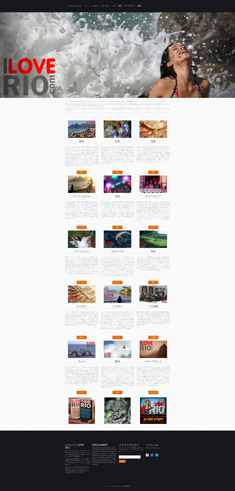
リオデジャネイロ (84, 450)
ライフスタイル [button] (82, 227)
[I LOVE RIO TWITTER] (156, 455)
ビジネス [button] (81, 337)
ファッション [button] (81, 282)
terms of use (104, 450)
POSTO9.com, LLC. (117, 486)
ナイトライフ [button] (153, 227)
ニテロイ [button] (117, 337)
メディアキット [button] (154, 392)
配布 (120, 6)
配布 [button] (117, 392)
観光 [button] (82, 172)
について (95, 6)
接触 (139, 6)
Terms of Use (95, 448)
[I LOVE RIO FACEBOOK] (152, 455)
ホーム (87, 6)
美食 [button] (153, 172)
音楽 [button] (117, 227)
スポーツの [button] (117, 282)
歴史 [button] (153, 282)
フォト (113, 6)
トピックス (105, 6)
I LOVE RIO (74, 6)
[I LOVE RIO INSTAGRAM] (147, 455)
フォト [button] (81, 392)
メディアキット (129, 6)
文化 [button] (117, 172)
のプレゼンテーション (72, 450)
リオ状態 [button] (153, 337)
